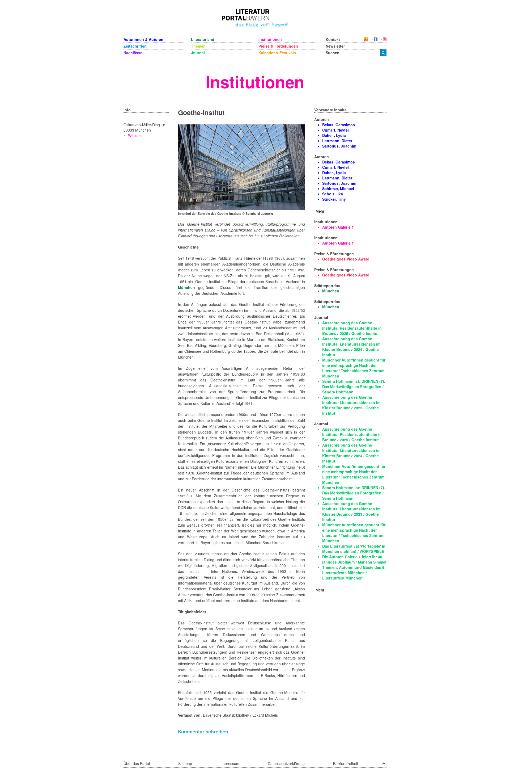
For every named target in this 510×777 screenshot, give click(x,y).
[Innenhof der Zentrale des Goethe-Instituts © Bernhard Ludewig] (241, 166)
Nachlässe (133, 52)
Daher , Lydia (334, 135)
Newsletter (335, 46)
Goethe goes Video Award (345, 259)
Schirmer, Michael (338, 188)
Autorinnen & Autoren (143, 39)
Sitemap (185, 763)
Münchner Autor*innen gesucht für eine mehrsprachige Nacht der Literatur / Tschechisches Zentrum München (353, 368)
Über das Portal (137, 763)
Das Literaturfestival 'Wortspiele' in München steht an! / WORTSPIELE (353, 548)
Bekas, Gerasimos (338, 124)
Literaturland (202, 39)
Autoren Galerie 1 (338, 227)
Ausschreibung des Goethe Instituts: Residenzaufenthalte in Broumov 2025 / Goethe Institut (352, 328)
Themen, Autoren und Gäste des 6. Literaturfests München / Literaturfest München (353, 573)
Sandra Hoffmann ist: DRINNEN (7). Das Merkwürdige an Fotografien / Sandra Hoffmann (353, 386)
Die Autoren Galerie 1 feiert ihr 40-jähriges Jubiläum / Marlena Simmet (354, 559)
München (186, 287)
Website (135, 135)
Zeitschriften (135, 46)
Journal (198, 52)
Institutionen (270, 39)
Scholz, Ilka (332, 193)
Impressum (229, 763)
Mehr (320, 211)
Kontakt (333, 39)
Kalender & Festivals (277, 52)
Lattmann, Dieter (337, 140)
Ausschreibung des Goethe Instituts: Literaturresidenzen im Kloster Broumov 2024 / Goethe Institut (351, 346)
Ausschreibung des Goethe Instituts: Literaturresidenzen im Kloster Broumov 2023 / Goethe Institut (351, 405)
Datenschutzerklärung (286, 763)
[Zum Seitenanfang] (383, 761)
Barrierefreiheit (345, 763)
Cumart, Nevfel (335, 130)
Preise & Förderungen (278, 46)
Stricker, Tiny (334, 199)
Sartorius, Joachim (339, 146)
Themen (198, 46)
